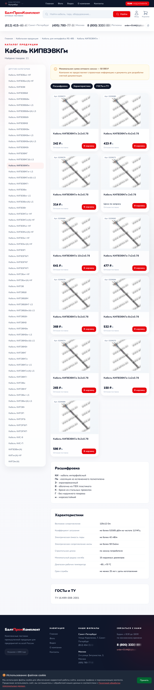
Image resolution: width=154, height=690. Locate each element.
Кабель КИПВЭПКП (18, 268)
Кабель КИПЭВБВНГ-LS (21, 304)
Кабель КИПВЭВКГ (18, 153)
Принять (144, 680)
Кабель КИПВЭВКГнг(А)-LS (22, 177)
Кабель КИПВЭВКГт (18, 183)
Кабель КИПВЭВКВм (19, 129)
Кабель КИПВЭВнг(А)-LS (21, 201)
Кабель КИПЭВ (16, 286)
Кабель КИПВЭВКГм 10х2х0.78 (71, 255)
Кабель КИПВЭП (17, 250)
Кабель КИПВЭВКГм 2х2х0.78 (70, 133)
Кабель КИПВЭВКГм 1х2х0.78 (121, 378)
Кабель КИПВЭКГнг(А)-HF (22, 219)
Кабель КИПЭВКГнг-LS (20, 364)
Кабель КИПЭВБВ (17, 292)
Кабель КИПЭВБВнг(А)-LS (22, 310)
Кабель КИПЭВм (17, 383)
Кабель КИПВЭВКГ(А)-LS (21, 159)
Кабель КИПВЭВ (17, 87)
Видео (70, 3)
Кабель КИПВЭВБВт (19, 117)
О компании (84, 3)
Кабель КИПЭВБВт (18, 316)
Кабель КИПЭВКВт (18, 346)
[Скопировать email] (148, 25)
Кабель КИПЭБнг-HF (19, 274)
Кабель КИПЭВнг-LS (19, 395)
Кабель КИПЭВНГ (18, 389)
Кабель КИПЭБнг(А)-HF (20, 280)
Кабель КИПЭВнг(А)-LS (20, 401)
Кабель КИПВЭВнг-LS (20, 195)
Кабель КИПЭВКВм (18, 328)
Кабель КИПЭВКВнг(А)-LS (22, 340)
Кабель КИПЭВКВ (17, 322)
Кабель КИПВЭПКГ (18, 262)
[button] (16, 25)
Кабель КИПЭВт (17, 407)
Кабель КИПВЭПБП (18, 256)
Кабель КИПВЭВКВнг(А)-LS (22, 141)
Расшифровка (60, 86)
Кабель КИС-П (16, 443)
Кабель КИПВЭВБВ (18, 93)
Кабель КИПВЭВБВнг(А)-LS (22, 111)
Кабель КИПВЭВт (17, 207)
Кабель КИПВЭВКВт (19, 147)
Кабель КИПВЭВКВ (18, 123)
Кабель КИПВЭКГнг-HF (20, 213)
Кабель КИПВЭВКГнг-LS (21, 171)
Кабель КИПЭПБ (17, 419)
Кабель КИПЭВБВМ (18, 298)
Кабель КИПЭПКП (18, 431)
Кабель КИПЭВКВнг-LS (20, 334)
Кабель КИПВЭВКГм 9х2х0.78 (70, 439)
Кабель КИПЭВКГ (17, 352)
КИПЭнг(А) (14, 461)
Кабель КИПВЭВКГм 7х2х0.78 (121, 255)
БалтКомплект (22, 629)
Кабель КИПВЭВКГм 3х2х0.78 (70, 378)
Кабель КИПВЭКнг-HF (20, 226)
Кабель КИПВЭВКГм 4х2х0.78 (70, 194)
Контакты (99, 3)
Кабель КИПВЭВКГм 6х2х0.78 (121, 133)
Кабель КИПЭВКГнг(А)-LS (21, 370)
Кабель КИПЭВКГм (18, 358)
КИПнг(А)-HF (15, 455)
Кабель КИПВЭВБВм (19, 99)
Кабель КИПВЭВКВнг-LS (21, 135)
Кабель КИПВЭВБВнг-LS (21, 105)
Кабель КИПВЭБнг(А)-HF (21, 81)
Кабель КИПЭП (16, 413)
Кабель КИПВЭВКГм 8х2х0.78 (121, 316)
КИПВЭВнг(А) (15, 449)
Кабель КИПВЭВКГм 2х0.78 (120, 194)
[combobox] (77, 14)
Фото (60, 3)
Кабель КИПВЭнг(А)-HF (20, 244)
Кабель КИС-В (16, 437)
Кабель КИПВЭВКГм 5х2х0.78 (70, 316)
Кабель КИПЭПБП (18, 425)
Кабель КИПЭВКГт (18, 376)
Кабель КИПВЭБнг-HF (20, 75)
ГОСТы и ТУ (102, 86)
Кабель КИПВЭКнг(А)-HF (21, 232)
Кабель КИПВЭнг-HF (19, 238)
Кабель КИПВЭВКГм (19, 165)
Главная (50, 3)
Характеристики (82, 86)
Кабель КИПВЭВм (17, 189)
